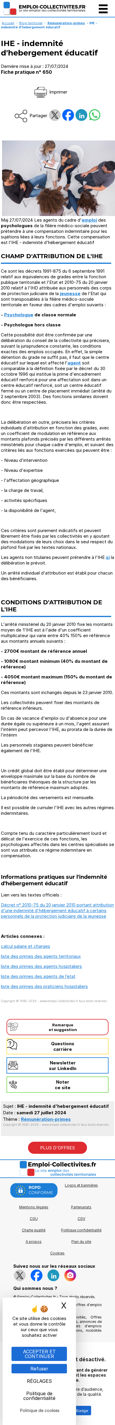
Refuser (39, 1369)
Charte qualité (33, 1230)
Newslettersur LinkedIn (62, 1065)
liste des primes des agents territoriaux (41, 956)
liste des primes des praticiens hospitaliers (44, 986)
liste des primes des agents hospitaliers (41, 966)
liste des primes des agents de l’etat (38, 976)
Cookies (57, 1253)
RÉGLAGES (39, 1381)
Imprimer (57, 92)
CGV (81, 1218)
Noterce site (62, 1084)
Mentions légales (33, 1207)
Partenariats (81, 1207)
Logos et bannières (81, 1185)
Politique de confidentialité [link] (39, 1395)
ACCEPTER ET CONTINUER (39, 1354)
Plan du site (81, 1241)
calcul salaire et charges (25, 946)
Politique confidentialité (81, 1230)
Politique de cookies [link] (40, 1410)
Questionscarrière (62, 1046)
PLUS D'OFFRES (57, 1148)
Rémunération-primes (46, 1119)
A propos (34, 1241)
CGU (34, 1218)
